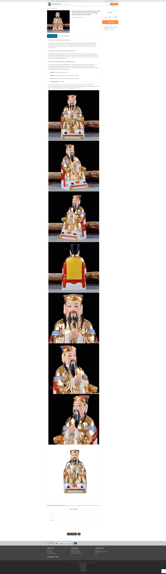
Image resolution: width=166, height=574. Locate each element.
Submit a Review (72, 534)
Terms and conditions (52, 553)
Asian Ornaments (54, 8)
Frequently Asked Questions (101, 551)
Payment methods (75, 550)
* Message (52, 520)
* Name (51, 513)
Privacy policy (50, 551)
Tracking (73, 0)
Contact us (97, 550)
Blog (82, 0)
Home (48, 0)
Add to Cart (111, 22)
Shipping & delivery (75, 551)
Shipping (57, 0)
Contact (78, 0)
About (70, 0)
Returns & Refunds (63, 0)
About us (49, 550)
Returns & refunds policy (76, 553)
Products (52, 0)
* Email (51, 516)
